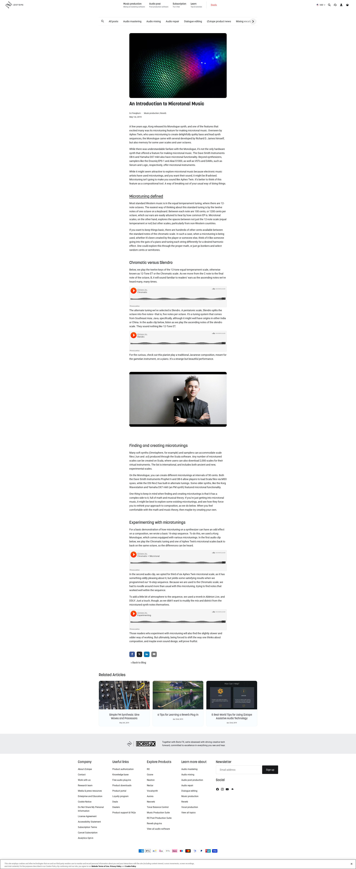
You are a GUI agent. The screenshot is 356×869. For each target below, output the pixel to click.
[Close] (351, 864)
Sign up (270, 769)
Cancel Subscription (87, 832)
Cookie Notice (84, 801)
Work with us (84, 780)
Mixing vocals (243, 21)
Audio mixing (153, 21)
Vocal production (189, 807)
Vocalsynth (152, 791)
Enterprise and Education (90, 796)
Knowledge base (120, 774)
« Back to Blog (138, 662)
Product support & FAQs (124, 812)
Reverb (163, 113)
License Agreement (87, 816)
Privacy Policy (115, 866)
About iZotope (85, 769)
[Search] (329, 5)
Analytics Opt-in (85, 838)
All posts (113, 21)
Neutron (151, 780)
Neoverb (151, 801)
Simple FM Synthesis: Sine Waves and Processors (124, 716)
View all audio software (158, 829)
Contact (82, 774)
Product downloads (121, 785)
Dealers (116, 807)
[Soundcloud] (232, 789)
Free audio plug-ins (121, 780)
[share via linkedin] (146, 654)
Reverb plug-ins (154, 823)
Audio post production (192, 780)
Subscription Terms (87, 827)
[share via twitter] (139, 654)
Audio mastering (132, 21)
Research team (85, 785)
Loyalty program (120, 796)
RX (148, 769)
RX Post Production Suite (159, 818)
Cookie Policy (130, 866)
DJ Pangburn (135, 113)
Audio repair (172, 21)
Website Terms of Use (100, 866)
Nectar (150, 785)
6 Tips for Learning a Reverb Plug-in (178, 714)
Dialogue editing (193, 21)
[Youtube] (227, 789)
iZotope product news (219, 21)
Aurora (150, 796)
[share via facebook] (132, 654)
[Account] (341, 5)
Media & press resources (90, 791)
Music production (151, 113)
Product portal (119, 791)
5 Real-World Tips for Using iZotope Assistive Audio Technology (232, 716)
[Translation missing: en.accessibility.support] (335, 5)
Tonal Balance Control (158, 807)
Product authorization (123, 769)
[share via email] (154, 654)
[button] (102, 21)
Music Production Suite (158, 812)
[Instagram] (222, 789)
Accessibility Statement (89, 821)
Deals (115, 801)
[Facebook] (217, 789)
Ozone (150, 774)
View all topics (188, 812)
